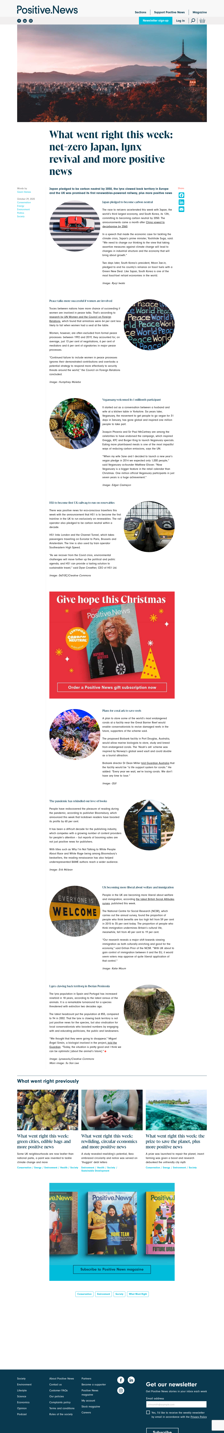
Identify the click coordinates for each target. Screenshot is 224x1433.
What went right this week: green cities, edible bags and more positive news (44, 1141)
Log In (180, 21)
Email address (155, 1398)
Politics (20, 212)
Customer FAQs (58, 1390)
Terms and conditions (62, 1408)
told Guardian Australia (155, 763)
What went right (138, 1294)
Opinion (22, 1408)
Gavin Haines (24, 191)
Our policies (56, 1396)
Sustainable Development (95, 1170)
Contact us (55, 1384)
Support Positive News (169, 12)
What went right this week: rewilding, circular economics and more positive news (109, 1141)
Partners (86, 1378)
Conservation (24, 202)
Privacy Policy (199, 1416)
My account (88, 1400)
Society (20, 216)
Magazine (200, 12)
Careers (86, 1412)
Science (21, 1396)
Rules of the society (61, 1414)
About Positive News (61, 1378)
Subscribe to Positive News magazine (112, 1269)
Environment (23, 209)
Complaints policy (60, 1402)
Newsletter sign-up (156, 20)
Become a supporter (94, 1384)
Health (63, 1167)
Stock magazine (91, 1406)
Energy (20, 205)
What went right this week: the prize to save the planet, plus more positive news (175, 1141)
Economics (23, 1402)
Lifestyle (22, 1390)
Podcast (22, 1414)
